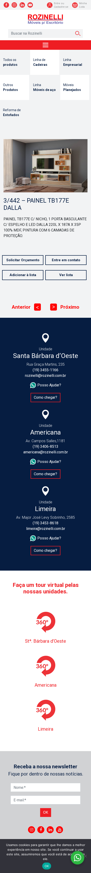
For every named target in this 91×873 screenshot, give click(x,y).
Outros (10, 87)
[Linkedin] (50, 830)
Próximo (65, 307)
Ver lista (66, 275)
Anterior (25, 307)
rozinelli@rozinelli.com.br (45, 375)
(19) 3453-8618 (45, 523)
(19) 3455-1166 (45, 370)
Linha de (40, 62)
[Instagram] (31, 830)
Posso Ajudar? (49, 385)
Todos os (10, 62)
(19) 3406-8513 (45, 446)
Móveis (72, 87)
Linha (72, 62)
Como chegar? (45, 397)
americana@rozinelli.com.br (45, 452)
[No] (85, 856)
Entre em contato (66, 260)
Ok (45, 812)
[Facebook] (41, 830)
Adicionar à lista (23, 275)
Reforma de (12, 112)
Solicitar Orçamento (22, 260)
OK (47, 866)
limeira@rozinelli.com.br (45, 528)
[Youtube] (59, 830)
